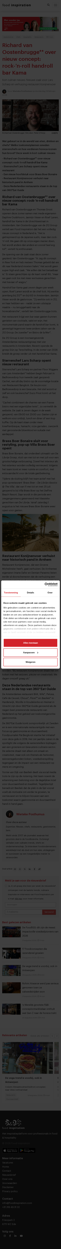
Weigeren (30, 662)
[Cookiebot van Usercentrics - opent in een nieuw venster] (45, 584)
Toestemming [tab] (11, 592)
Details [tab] (30, 592)
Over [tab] (50, 592)
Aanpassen (29, 652)
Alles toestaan (30, 643)
